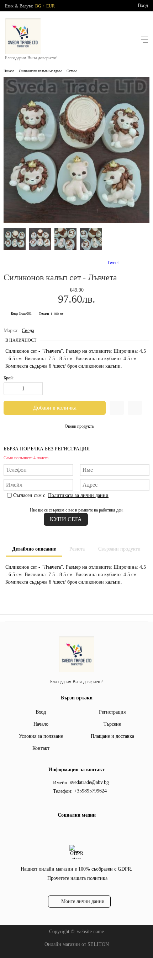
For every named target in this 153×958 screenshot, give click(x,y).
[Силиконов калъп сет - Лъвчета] (76, 221)
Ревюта (77, 549)
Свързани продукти (119, 549)
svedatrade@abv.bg (89, 782)
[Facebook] (69, 829)
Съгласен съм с (61, 495)
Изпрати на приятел (135, 408)
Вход (143, 5)
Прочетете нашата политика (77, 878)
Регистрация (112, 712)
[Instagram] (81, 829)
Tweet (113, 262)
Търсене (112, 724)
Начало (9, 71)
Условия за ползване (41, 736)
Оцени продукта (79, 426)
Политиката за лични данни (78, 495)
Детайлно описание (34, 549)
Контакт (40, 748)
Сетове (72, 71)
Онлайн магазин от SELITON (76, 944)
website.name (90, 931)
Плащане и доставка (112, 736)
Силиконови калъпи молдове (40, 71)
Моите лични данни (83, 901)
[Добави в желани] (117, 408)
